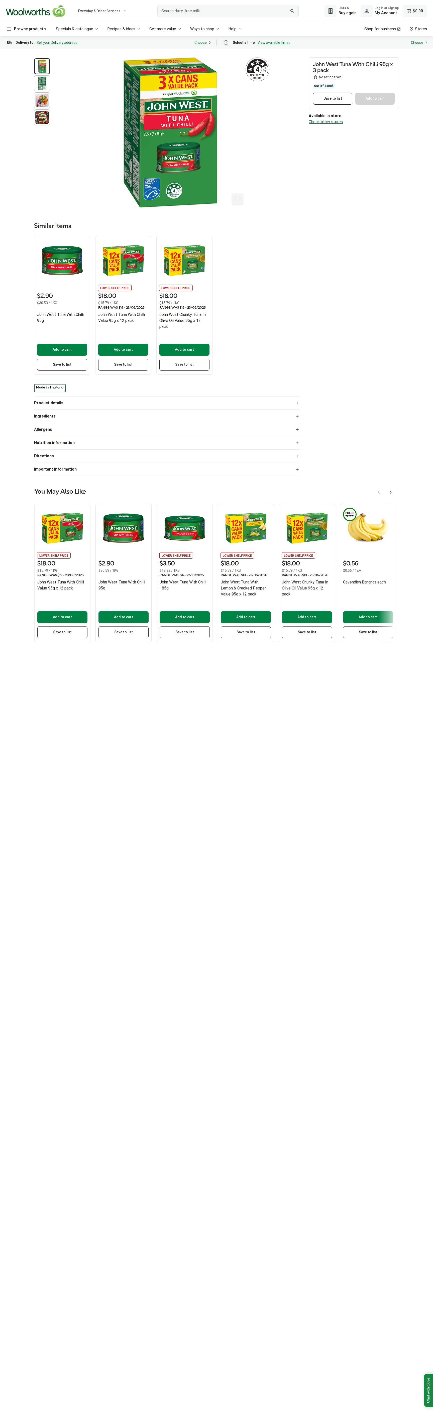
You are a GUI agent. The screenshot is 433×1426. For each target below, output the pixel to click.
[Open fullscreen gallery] (238, 199)
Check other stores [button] (326, 121)
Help (232, 29)
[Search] (292, 11)
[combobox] (228, 11)
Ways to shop (202, 29)
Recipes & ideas (121, 29)
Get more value (162, 29)
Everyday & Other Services (99, 11)
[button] (42, 66)
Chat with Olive (428, 1390)
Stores (421, 29)
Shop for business (380, 29)
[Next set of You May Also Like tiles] (391, 492)
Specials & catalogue (74, 29)
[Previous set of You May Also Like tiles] (379, 492)
